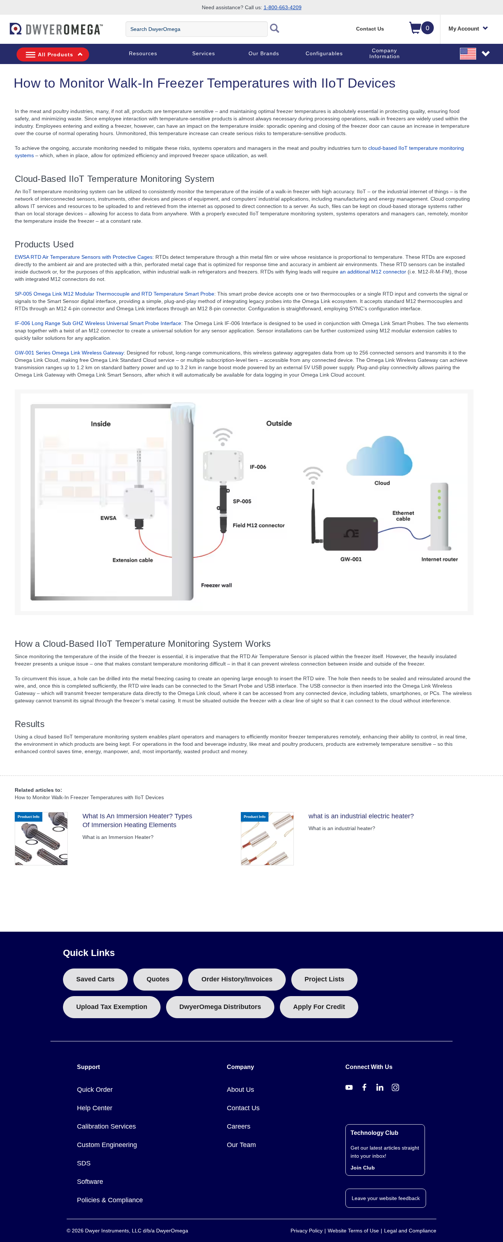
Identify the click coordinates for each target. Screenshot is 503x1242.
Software (90, 1181)
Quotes (158, 979)
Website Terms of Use (353, 1231)
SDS (84, 1163)
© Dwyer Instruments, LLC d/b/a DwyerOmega (127, 1231)
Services (203, 53)
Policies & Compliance (110, 1200)
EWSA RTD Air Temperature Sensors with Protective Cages (83, 257)
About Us (240, 1089)
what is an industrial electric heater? (361, 816)
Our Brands (264, 53)
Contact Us (370, 29)
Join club (363, 1168)
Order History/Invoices (236, 979)
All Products (55, 54)
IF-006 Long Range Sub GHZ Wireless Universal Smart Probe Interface (98, 323)
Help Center (94, 1108)
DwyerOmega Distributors (220, 1006)
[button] (475, 53)
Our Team (241, 1145)
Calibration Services (106, 1126)
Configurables (324, 53)
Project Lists (324, 979)
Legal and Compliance (410, 1231)
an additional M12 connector (373, 272)
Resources (143, 53)
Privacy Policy (307, 1231)
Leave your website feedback (386, 1198)
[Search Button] (275, 29)
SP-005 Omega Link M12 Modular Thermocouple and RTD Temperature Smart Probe (114, 294)
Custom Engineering (107, 1145)
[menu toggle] (32, 54)
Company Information (384, 53)
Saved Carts (95, 979)
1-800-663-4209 (283, 7)
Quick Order (95, 1089)
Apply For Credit (319, 1006)
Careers (238, 1126)
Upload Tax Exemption (111, 1006)
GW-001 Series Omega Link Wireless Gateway (69, 353)
